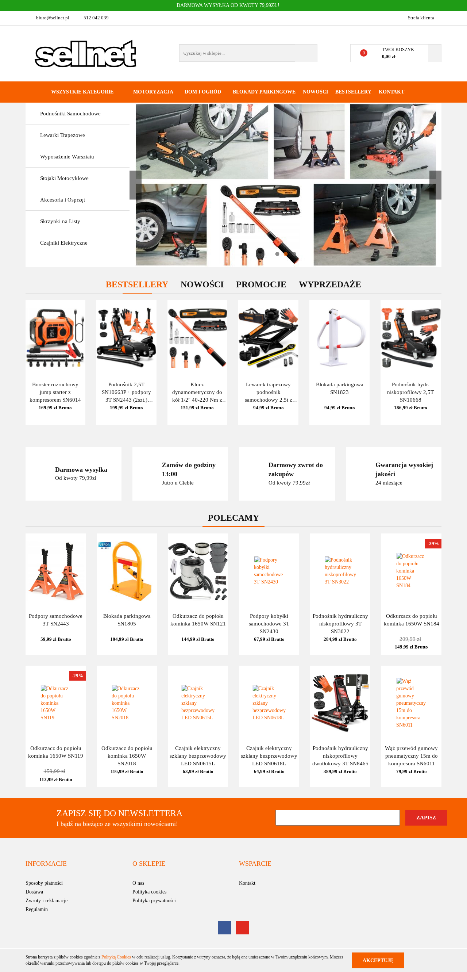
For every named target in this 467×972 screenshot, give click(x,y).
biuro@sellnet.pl (52, 17)
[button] (46, 864)
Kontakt (391, 92)
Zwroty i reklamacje (46, 900)
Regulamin (37, 909)
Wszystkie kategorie (81, 92)
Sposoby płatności (44, 883)
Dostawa (34, 892)
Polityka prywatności (154, 900)
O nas (138, 883)
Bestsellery (353, 92)
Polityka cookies (149, 892)
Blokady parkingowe (264, 92)
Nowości (315, 92)
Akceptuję (378, 960)
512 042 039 (96, 17)
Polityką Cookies (116, 957)
